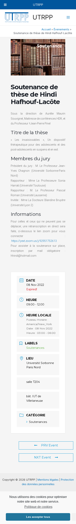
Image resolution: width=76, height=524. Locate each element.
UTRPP (43, 17)
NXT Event (42, 457)
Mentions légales (47, 479)
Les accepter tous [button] (38, 516)
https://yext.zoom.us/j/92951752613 (34, 240)
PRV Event (49, 445)
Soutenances (38, 422)
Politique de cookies (38, 506)
